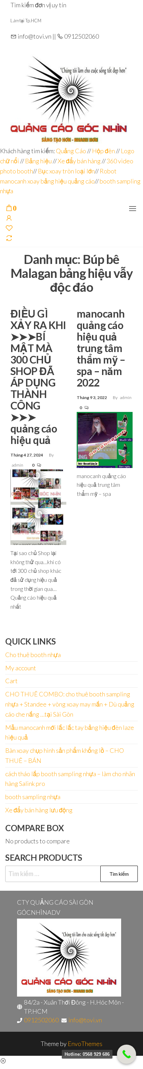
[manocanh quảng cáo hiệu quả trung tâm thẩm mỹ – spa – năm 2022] (105, 439)
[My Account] (9, 218)
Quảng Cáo (71, 151)
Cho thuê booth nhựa (33, 654)
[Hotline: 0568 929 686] (126, 1054)
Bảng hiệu (38, 161)
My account (20, 668)
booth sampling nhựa (32, 797)
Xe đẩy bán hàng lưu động (39, 810)
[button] (132, 208)
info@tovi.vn (85, 1020)
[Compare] (9, 238)
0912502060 (41, 1020)
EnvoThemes (85, 1043)
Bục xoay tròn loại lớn (66, 171)
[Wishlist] (9, 228)
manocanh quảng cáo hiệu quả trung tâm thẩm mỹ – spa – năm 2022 (101, 348)
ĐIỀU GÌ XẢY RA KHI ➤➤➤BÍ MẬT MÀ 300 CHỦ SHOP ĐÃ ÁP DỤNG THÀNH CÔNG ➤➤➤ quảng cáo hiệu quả (38, 376)
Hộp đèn (103, 151)
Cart (11, 681)
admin (18, 465)
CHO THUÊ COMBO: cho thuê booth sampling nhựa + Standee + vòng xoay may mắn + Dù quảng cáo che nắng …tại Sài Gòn (69, 704)
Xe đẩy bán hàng (79, 161)
